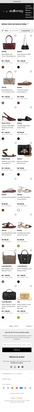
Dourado (18, 246)
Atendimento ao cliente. (17, 362)
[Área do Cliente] (6, 11)
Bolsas (28, 15)
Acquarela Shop (16, 11)
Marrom (3, 67)
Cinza (3, 103)
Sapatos (28, 12)
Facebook (22, 367)
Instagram (11, 367)
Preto (18, 67)
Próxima (28, 326)
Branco (18, 210)
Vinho (3, 139)
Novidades (28, 8)
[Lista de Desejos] (10, 11)
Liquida (28, 6)
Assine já (17, 350)
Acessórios (28, 17)
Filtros (6, 30)
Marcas (27, 10)
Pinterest (15, 367)
